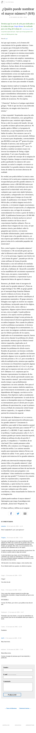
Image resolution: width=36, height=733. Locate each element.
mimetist (3, 526)
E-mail (9, 674)
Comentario (6, 681)
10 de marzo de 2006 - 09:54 (18, 17)
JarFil (3, 638)
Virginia (3, 537)
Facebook (11, 513)
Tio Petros (9, 2)
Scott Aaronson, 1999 (28, 29)
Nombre (5, 667)
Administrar (30, 725)
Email (25, 513)
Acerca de (6, 725)
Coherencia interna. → (25, 708)
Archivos (18, 725)
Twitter (18, 513)
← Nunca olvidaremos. (11, 708)
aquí (6, 38)
